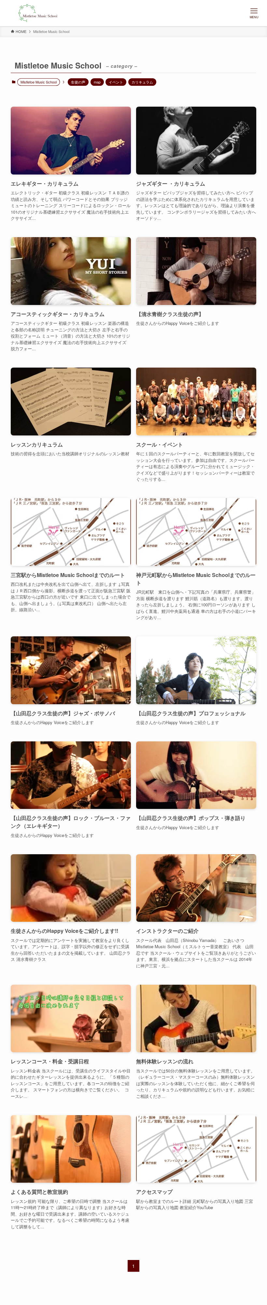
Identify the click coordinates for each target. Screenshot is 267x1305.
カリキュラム (142, 81)
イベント (116, 81)
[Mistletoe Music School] (37, 13)
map (97, 81)
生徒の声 (78, 81)
